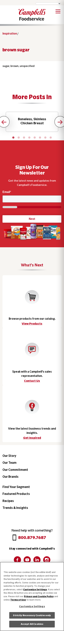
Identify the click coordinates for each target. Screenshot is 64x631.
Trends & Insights (15, 508)
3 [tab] (24, 137)
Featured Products (16, 494)
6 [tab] (40, 137)
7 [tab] (45, 137)
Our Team (9, 462)
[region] (32, 596)
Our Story (9, 456)
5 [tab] (34, 137)
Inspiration (9, 33)
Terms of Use (18, 599)
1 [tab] (13, 137)
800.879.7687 (32, 537)
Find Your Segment (16, 487)
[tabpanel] (32, 122)
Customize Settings (35, 589)
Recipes (8, 501)
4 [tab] (29, 137)
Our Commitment (15, 470)
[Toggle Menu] (57, 12)
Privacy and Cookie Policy (39, 596)
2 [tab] (18, 137)
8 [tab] (50, 137)
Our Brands (10, 476)
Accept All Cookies (32, 624)
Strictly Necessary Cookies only (32, 615)
